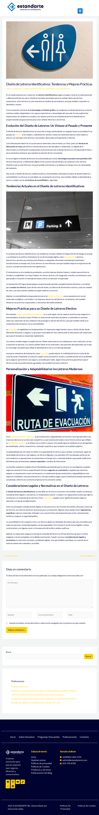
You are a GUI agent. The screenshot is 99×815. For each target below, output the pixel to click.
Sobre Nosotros (28, 736)
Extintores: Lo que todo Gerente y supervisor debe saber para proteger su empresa (44, 691)
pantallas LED (70, 257)
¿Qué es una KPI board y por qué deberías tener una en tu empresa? (37, 695)
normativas (48, 498)
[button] (80, 11)
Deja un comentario (14, 89)
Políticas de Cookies (40, 766)
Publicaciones (71, 736)
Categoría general (30, 89)
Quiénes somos (38, 760)
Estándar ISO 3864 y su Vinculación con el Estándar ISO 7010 (35, 703)
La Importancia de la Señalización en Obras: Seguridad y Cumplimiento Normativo (43, 699)
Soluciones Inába (15, 809)
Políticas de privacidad (41, 763)
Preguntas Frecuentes (50, 736)
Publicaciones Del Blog (41, 772)
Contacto (84, 736)
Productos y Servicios (41, 769)
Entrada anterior (10, 556)
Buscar (8, 652)
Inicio (14, 736)
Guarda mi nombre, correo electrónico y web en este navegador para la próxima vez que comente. (47, 623)
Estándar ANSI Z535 (19, 687)
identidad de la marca (17, 443)
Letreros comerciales (46, 89)
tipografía (12, 329)
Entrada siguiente (88, 556)
